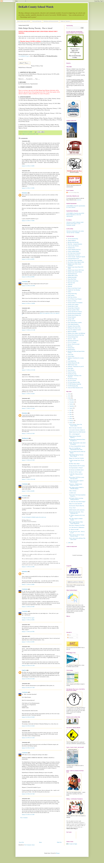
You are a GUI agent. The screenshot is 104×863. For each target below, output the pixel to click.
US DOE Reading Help (73, 386)
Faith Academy (71, 295)
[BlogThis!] (39, 132)
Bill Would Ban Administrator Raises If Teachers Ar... (77, 440)
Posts (69, 635)
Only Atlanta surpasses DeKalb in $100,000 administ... (76, 488)
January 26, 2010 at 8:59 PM (28, 277)
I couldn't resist (72, 492)
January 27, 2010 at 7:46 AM (28, 393)
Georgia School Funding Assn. (74, 315)
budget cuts (24, 134)
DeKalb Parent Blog (72, 277)
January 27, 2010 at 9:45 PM (28, 642)
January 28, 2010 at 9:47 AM (28, 794)
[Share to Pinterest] (43, 132)
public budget (35, 134)
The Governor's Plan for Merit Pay (76, 505)
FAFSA (69, 291)
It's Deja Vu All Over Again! (28, 617)
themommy (24, 193)
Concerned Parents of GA (73, 258)
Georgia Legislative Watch (73, 310)
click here (79, 200)
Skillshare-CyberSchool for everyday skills (76, 358)
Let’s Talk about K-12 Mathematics (76, 527)
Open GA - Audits (72, 338)
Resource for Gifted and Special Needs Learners (76, 352)
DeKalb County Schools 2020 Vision (76, 270)
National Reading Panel (73, 337)
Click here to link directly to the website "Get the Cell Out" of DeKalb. (75, 231)
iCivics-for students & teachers (74, 329)
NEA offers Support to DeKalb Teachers (75, 519)
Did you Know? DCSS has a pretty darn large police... (76, 478)
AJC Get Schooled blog (73, 238)
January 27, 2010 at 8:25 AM (28, 433)
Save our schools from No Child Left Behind (77, 452)
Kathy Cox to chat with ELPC (75, 503)
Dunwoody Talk (71, 282)
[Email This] (38, 132)
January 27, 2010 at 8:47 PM (28, 631)
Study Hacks (70, 368)
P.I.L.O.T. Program (72, 342)
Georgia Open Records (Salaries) (75, 311)
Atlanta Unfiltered (72, 240)
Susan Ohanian (71, 370)
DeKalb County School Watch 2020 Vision (75, 267)
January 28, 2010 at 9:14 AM (28, 678)
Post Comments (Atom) (29, 845)
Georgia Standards (72, 317)
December (71, 400)
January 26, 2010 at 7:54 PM (28, 220)
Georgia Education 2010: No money (77, 465)
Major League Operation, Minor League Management (76, 522)
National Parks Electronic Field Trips (76, 335)
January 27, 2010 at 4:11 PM (28, 566)
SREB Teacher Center (72, 364)
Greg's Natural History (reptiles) (75, 322)
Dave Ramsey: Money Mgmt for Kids (76, 262)
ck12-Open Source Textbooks (74, 253)
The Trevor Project (72, 380)
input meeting (30, 134)
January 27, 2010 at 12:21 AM (28, 330)
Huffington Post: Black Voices (74, 328)
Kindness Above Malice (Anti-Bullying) (76, 333)
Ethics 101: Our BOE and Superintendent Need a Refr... (76, 448)
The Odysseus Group (72, 378)
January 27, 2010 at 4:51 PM (28, 606)
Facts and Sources (36, 21)
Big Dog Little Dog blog (73, 242)
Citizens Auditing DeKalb (73, 251)
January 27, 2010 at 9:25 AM (28, 460)
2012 (69, 394)
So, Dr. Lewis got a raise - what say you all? (77, 532)
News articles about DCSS (23, 21)
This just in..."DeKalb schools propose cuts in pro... (75, 484)
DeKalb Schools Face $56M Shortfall (77, 432)
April (70, 416)
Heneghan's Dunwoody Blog (74, 326)
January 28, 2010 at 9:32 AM (28, 737)
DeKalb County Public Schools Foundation (74, 264)
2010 (69, 398)
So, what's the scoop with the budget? (77, 501)
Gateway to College (72, 300)
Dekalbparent (25, 438)
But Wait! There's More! (74, 463)
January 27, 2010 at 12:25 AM (28, 370)
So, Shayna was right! (74, 529)
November (71, 402)
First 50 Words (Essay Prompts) (75, 299)
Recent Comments (71, 192)
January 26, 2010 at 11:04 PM (28, 303)
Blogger (58, 853)
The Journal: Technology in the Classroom (74, 376)
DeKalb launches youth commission (76, 510)
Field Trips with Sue (72, 297)
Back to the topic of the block (75, 427)
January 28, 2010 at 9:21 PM (28, 814)
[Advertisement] (40, 829)
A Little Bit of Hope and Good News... (75, 474)
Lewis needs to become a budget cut (77, 430)
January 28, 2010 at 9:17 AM (28, 687)
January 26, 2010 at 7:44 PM (28, 166)
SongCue (24, 670)
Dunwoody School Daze (73, 281)
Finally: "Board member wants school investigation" (77, 443)
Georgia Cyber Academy (73, 304)
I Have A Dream (72, 490)
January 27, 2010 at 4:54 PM (28, 619)
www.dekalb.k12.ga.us (24, 56)
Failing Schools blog (72, 293)
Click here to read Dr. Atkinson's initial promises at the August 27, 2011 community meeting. (74, 223)
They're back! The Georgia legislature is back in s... (77, 495)
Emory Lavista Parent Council (74, 288)
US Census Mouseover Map (74, 382)
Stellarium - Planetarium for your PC (76, 366)
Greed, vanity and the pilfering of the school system (77, 538)
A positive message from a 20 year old (76, 461)
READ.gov (70, 346)
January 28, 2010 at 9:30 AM (28, 717)
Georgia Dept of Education (73, 308)
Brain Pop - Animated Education (75, 244)
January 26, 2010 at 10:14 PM (28, 285)
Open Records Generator (73, 340)
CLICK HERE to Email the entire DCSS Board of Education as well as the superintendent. (75, 214)
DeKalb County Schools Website (75, 272)
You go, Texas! (72, 507)
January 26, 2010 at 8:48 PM (28, 259)
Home (40, 842)
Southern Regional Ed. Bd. (73, 363)
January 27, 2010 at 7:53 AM (28, 408)
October (71, 404)
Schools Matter (71, 356)
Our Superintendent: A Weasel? (76, 467)
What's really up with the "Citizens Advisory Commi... (76, 535)
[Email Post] (35, 131)
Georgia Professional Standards (74, 313)
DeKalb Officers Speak (73, 275)
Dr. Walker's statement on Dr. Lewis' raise (77, 515)
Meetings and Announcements (51, 21)
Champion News (71, 247)
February (71, 420)
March (70, 418)
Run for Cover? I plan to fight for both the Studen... (76, 481)
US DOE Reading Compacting (74, 384)
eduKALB (70, 284)
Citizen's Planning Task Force (74, 249)
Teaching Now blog (72, 373)
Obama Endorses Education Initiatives (75, 436)
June (70, 412)
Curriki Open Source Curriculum (75, 260)
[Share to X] (41, 132)
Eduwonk (70, 286)
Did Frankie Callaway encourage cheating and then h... (76, 498)
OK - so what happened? (74, 434)
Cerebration (24, 281)
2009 (69, 542)
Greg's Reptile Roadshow (73, 324)
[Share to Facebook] (42, 132)
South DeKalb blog (72, 361)
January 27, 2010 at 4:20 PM (28, 584)
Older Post (59, 842)
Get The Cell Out (71, 320)
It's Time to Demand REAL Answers (77, 446)
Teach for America (72, 372)
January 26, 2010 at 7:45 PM (28, 188)
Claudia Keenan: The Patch (74, 255)
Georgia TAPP (71, 319)
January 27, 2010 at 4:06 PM (28, 491)
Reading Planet (71, 347)
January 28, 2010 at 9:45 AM (28, 748)
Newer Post (21, 842)
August (71, 408)
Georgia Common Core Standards (75, 302)
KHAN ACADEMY (72, 331)
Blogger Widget (76, 192)
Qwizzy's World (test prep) (73, 344)
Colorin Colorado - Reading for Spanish (76, 256)
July (70, 410)
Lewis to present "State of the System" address (75, 425)
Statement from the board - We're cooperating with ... (76, 512)
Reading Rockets (71, 349)
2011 (69, 396)
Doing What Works (72, 279)
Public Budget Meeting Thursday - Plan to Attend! (76, 455)
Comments (70, 637)
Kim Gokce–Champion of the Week (77, 525)
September (71, 406)
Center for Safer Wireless (73, 246)
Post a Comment (23, 817)
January (71, 422)
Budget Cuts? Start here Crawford (76, 458)
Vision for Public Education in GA (75, 387)
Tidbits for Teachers (65, 21)
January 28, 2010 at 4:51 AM (28, 665)
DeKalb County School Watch (36, 7)
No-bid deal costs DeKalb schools (76, 470)
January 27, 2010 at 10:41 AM (28, 479)
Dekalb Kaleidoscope (72, 273)
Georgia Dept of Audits (73, 306)
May (70, 414)
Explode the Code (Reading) (74, 290)
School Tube (70, 354)
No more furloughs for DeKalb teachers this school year (34, 517)
